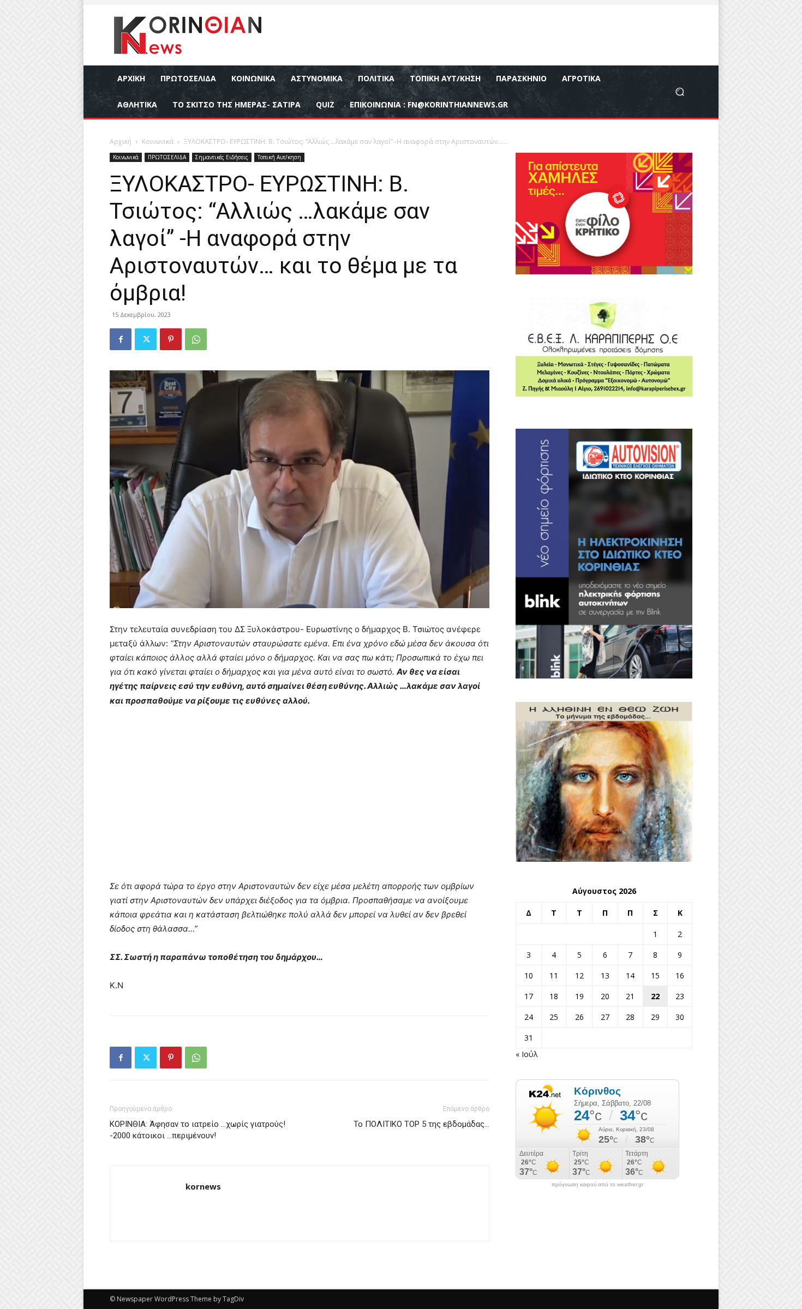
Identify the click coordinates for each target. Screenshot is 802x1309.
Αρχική (120, 141)
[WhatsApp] (196, 339)
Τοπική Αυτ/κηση (279, 157)
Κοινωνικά (157, 141)
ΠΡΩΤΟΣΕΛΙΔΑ (167, 157)
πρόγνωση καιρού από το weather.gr (597, 1184)
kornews (203, 1186)
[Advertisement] (299, 798)
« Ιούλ (527, 1054)
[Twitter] (146, 339)
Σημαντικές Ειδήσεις (221, 157)
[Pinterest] (171, 339)
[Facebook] (120, 339)
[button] (679, 92)
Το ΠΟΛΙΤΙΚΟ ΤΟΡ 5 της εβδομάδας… (421, 1124)
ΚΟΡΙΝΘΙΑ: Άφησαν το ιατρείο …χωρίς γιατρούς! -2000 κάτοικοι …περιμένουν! (197, 1129)
